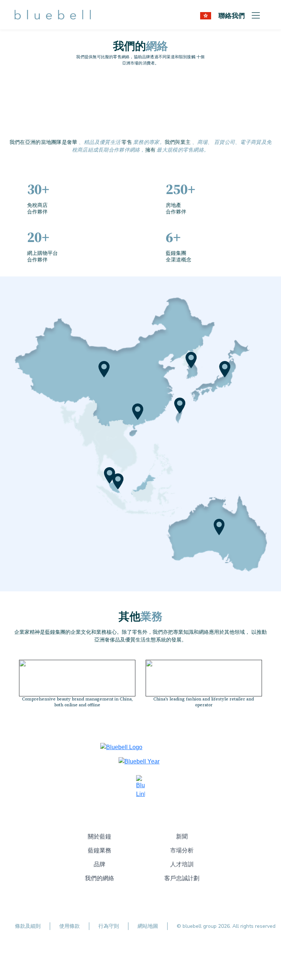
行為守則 (108, 926)
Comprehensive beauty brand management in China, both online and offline (77, 702)
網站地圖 (148, 926)
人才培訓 (182, 864)
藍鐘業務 (99, 851)
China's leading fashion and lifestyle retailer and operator (203, 702)
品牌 (99, 864)
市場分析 (182, 851)
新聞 (182, 837)
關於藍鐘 (99, 837)
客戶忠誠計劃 (181, 878)
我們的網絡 (99, 878)
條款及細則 (28, 926)
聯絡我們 (231, 15)
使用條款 (69, 926)
